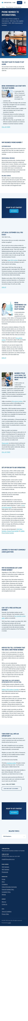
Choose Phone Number (12, 531)
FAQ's (3, 882)
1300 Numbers (5, 867)
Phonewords (5, 872)
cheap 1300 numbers (12, 260)
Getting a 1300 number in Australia (10, 689)
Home (3, 7)
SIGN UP (4, 287)
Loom (9, 922)
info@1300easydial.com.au (8, 859)
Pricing (3, 879)
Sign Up (19, 2)
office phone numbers (17, 401)
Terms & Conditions (6, 911)
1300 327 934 (5, 854)
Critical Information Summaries (9, 887)
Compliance (5, 884)
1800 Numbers (5, 869)
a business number (11, 763)
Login (13, 2)
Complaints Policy (6, 892)
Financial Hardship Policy (8, 889)
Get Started (14, 211)
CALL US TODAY (6, 127)
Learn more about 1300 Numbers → (12, 788)
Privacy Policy (5, 914)
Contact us (4, 904)
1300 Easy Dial (7, 2)
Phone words (5, 443)
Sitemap (4, 894)
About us (4, 902)
